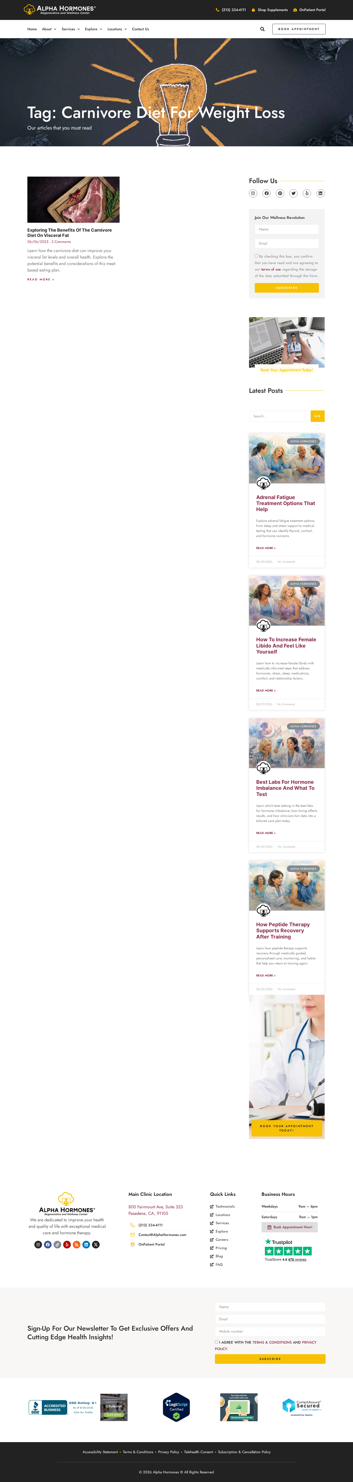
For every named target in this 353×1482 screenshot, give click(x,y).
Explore (91, 29)
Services (68, 29)
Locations (115, 29)
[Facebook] (266, 193)
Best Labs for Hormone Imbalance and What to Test (285, 788)
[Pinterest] (280, 193)
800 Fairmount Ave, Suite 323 (155, 1207)
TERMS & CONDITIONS (273, 1342)
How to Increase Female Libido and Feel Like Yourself (286, 645)
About (46, 29)
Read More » (41, 279)
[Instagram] (253, 193)
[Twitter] (293, 193)
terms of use (271, 269)
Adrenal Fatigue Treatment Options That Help (285, 503)
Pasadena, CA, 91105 (148, 1213)
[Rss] (76, 1244)
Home (32, 29)
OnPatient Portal (152, 1244)
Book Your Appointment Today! (287, 370)
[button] (263, 29)
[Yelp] (307, 193)
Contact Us (140, 29)
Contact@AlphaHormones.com (162, 1234)
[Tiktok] (57, 1244)
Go (318, 416)
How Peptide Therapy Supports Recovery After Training (283, 930)
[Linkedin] (320, 193)
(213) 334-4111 (151, 1225)
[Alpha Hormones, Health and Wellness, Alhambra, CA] (64, 1407)
